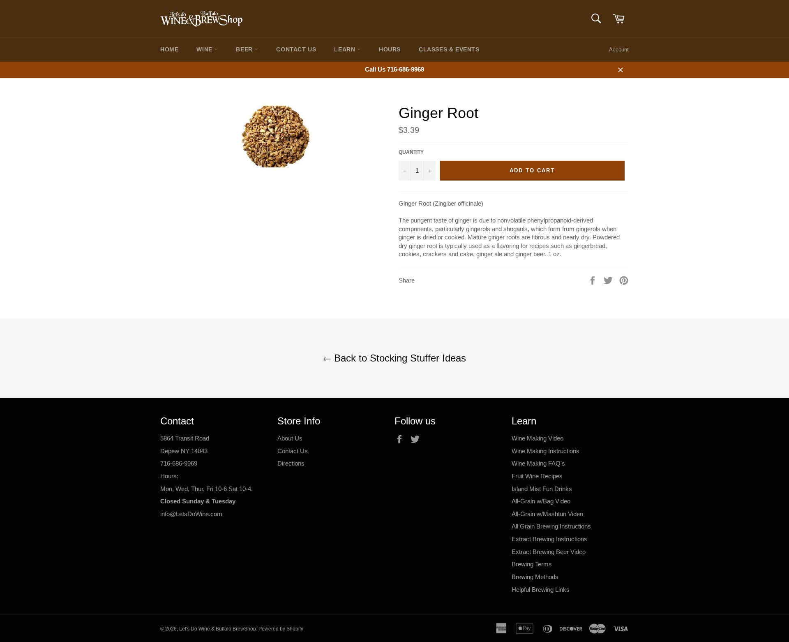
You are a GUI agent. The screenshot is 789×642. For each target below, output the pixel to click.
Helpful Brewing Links (541, 589)
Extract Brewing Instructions (549, 538)
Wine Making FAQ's (538, 463)
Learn (345, 49)
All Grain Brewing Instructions (551, 526)
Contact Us (296, 49)
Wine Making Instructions (545, 450)
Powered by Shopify (280, 629)
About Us (289, 438)
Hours (390, 49)
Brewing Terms (532, 564)
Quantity (411, 152)
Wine (205, 49)
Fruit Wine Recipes (537, 476)
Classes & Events (449, 49)
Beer (245, 49)
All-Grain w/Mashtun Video (547, 513)
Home (169, 49)
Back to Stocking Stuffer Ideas (398, 358)
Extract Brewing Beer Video (549, 551)
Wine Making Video (537, 438)
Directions (291, 463)
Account (619, 49)
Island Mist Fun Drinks (542, 488)
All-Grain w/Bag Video (541, 501)
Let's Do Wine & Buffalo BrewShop (217, 629)
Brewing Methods (535, 576)
